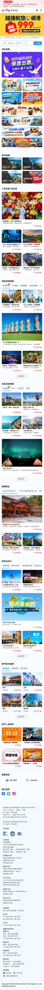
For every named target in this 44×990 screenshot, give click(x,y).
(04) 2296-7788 (14, 882)
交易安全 (6, 966)
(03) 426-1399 (8, 873)
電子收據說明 (15, 966)
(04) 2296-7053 (12, 944)
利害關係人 (6, 964)
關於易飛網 (6, 961)
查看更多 (21, 376)
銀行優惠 (13, 780)
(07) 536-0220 (12, 953)
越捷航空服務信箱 (12, 976)
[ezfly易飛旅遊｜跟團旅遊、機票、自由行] (10, 10)
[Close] (41, 2)
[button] (42, 37)
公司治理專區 (16, 961)
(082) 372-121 (8, 903)
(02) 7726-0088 (12, 934)
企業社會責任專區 (18, 964)
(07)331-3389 (7, 894)
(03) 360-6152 (8, 863)
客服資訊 (9, 973)
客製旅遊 (33, 780)
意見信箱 (19, 973)
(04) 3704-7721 (14, 885)
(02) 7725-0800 (8, 847)
